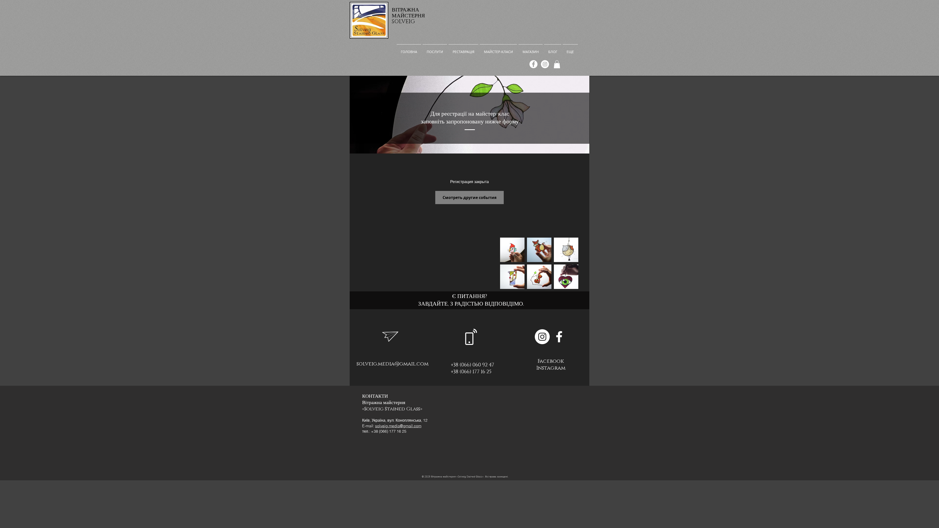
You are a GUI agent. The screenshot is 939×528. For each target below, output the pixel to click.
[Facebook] (533, 64)
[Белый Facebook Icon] (559, 336)
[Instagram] (545, 64)
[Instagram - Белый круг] (542, 336)
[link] (557, 64)
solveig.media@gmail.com (392, 364)
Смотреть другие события (469, 197)
